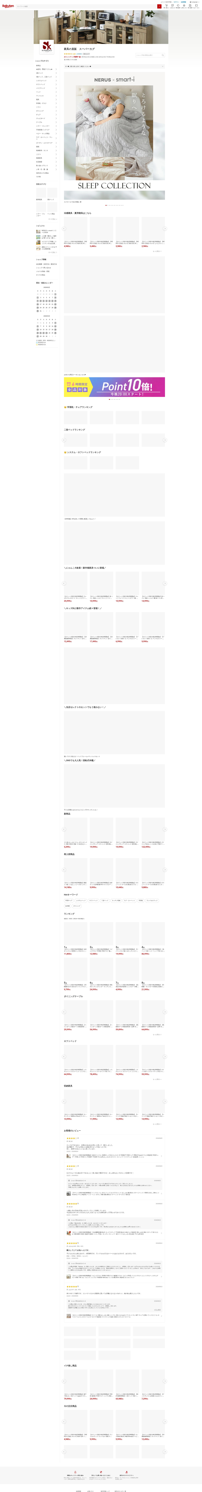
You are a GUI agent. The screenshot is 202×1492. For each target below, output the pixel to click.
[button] (194, 7)
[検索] (159, 12)
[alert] (114, 71)
